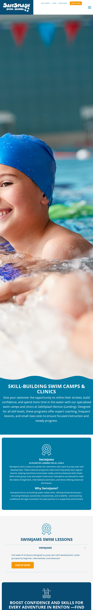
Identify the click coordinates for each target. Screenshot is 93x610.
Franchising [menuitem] (63, 3)
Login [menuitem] (54, 3)
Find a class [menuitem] (75, 3)
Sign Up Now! (22, 565)
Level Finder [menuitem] (45, 3)
